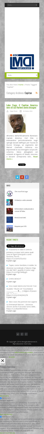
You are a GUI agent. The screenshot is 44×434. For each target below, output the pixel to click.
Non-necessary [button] (6, 414)
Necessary (6, 398)
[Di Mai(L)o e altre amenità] (9, 202)
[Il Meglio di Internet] (22, 67)
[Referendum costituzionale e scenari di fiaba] (9, 211)
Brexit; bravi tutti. (20, 218)
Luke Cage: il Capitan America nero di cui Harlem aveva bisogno (22, 106)
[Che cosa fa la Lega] (9, 193)
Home (20, 84)
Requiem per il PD (21, 226)
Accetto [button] (12, 357)
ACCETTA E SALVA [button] (7, 433)
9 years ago (11, 281)
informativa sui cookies (24, 352)
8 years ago (11, 260)
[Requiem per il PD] (9, 228)
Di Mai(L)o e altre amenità (23, 200)
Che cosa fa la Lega (21, 191)
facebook (27, 177)
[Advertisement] (22, 31)
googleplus (22, 177)
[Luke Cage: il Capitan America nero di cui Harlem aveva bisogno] (22, 124)
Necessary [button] (4, 396)
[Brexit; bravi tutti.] (9, 220)
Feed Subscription (37, 93)
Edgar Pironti (13, 111)
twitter (17, 177)
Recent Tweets (12, 239)
